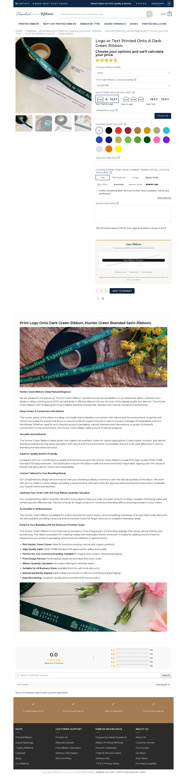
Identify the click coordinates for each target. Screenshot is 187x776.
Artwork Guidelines (106, 748)
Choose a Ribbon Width (108, 67)
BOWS (134, 24)
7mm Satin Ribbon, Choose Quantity (116, 79)
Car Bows (141, 753)
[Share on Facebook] (98, 298)
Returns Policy (64, 758)
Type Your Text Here (107, 157)
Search (166, 675)
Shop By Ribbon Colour (40, 33)
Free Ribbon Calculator (68, 748)
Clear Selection (164, 198)
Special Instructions (107, 203)
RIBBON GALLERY (105, 772)
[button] (169, 4)
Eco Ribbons (22, 763)
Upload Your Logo (106, 110)
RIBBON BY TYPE (90, 24)
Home (19, 31)
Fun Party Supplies (146, 763)
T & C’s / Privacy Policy (107, 763)
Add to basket (122, 291)
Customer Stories (145, 742)
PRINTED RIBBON (28, 24)
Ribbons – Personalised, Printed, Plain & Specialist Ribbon (63, 31)
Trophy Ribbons (24, 748)
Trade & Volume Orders (108, 753)
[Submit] (149, 14)
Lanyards (20, 753)
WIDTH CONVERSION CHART (131, 772)
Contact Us (62, 737)
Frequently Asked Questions (111, 737)
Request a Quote (65, 742)
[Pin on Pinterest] (103, 298)
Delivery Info (102, 758)
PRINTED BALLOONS (154, 24)
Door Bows (142, 758)
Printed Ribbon (23, 737)
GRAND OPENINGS (115, 24)
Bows (18, 758)
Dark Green (65, 33)
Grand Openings (24, 742)
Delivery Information (67, 753)
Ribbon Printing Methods (109, 742)
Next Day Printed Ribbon (59, 24)
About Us (141, 737)
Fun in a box (142, 748)
